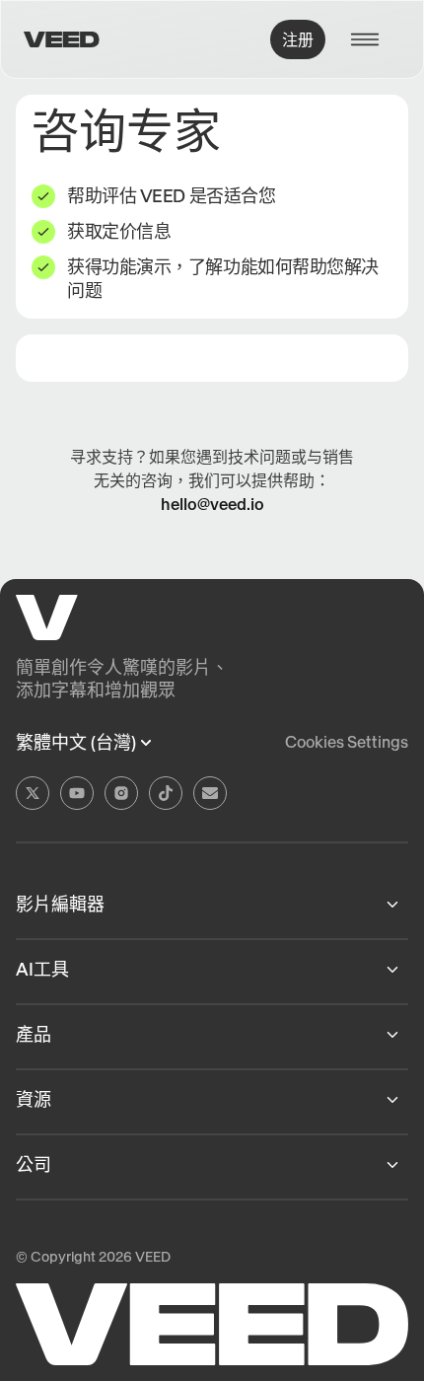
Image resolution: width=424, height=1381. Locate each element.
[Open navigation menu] (370, 39)
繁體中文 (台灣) (76, 743)
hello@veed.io (212, 504)
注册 (298, 39)
